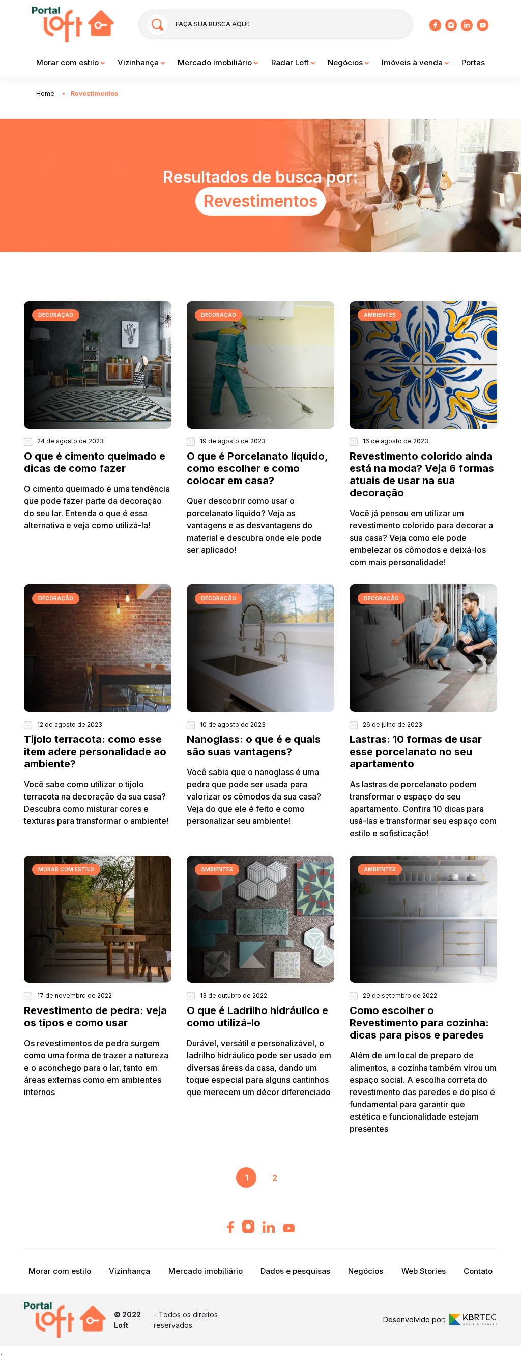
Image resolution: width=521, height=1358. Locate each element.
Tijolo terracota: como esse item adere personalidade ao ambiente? (95, 751)
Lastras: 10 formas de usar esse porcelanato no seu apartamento (416, 751)
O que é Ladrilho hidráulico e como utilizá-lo (257, 1016)
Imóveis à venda (413, 62)
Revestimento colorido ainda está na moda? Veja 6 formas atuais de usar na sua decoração (422, 474)
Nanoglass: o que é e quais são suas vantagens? (254, 745)
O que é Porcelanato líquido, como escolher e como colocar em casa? (257, 468)
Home (45, 93)
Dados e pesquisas (295, 1271)
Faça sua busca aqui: (212, 24)
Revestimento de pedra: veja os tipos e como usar (95, 1016)
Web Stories (423, 1271)
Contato (478, 1271)
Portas (473, 62)
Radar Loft (291, 62)
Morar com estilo (68, 62)
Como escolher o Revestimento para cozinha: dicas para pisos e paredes (419, 1022)
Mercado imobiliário (216, 62)
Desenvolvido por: (414, 1319)
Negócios (346, 62)
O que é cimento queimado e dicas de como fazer (94, 462)
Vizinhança (139, 62)
